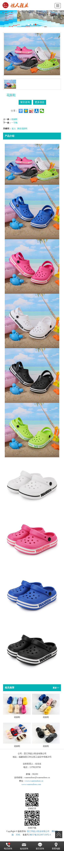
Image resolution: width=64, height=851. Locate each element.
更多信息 (39, 102)
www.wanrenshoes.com (31, 784)
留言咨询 (25, 102)
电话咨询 (8, 848)
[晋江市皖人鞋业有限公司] (16, 5)
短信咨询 (24, 848)
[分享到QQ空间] (26, 111)
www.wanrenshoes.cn (34, 781)
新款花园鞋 (22, 128)
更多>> (56, 688)
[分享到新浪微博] (31, 111)
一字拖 (14, 122)
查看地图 (56, 848)
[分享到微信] (42, 111)
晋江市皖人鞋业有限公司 (38, 831)
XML (18, 835)
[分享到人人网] (36, 111)
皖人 (14, 128)
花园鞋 (14, 119)
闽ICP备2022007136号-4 (40, 835)
